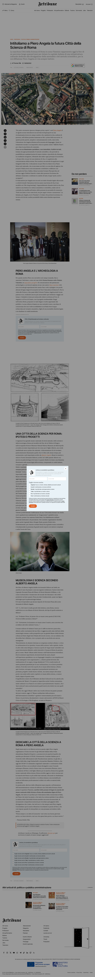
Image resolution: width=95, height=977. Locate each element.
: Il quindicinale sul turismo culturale (40, 493)
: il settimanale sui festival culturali (40, 496)
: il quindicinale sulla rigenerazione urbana (42, 489)
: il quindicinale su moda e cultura (40, 491)
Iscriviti (33, 506)
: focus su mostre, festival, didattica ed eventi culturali (46, 484)
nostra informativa (50, 499)
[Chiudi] (65, 468)
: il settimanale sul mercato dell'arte (41, 487)
